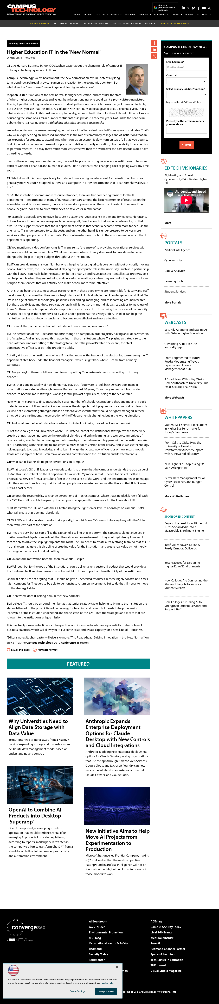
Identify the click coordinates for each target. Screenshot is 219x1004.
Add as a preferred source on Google (166, 7)
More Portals (172, 302)
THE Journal (158, 965)
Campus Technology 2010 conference (51, 642)
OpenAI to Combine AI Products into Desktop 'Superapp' (35, 815)
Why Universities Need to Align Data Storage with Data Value (38, 726)
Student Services (175, 291)
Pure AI (155, 943)
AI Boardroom (98, 921)
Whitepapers (178, 417)
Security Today (98, 954)
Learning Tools (173, 281)
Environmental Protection (106, 932)
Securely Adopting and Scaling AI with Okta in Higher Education (185, 331)
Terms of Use (130, 991)
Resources (160, 14)
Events (175, 14)
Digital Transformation (127, 23)
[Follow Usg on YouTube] (204, 8)
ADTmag (156, 921)
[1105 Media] (27, 958)
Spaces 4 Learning (163, 954)
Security (150, 23)
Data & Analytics (174, 271)
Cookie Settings (77, 991)
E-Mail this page (20, 649)
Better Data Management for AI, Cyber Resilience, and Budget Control (184, 481)
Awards (115, 14)
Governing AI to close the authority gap (180, 345)
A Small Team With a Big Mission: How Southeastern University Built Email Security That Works (186, 382)
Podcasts (143, 14)
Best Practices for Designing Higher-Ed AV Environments (182, 564)
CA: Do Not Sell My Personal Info (157, 991)
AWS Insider (97, 927)
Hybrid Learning (69, 23)
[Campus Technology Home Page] (31, 9)
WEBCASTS (175, 322)
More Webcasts (174, 397)
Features (88, 14)
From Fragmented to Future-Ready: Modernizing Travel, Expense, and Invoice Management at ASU (183, 363)
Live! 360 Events (161, 932)
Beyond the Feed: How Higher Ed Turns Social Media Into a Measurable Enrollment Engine (185, 526)
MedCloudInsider (162, 938)
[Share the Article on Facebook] (154, 43)
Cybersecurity (173, 260)
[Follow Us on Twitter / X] (188, 8)
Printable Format (47, 649)
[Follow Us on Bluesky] (193, 8)
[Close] (117, 967)
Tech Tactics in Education (167, 960)
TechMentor (97, 960)
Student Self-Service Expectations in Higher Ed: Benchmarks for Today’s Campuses (185, 428)
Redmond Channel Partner (168, 949)
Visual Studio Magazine (166, 971)
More (205, 14)
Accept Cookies (106, 991)
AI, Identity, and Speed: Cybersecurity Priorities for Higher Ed (185, 179)
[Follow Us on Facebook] (198, 8)
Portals (173, 242)
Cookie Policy (108, 982)
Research (130, 14)
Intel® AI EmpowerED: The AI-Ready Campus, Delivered (183, 546)
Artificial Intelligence (177, 250)
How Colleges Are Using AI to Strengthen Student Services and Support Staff (185, 605)
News (77, 14)
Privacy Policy (193, 102)
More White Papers (176, 496)
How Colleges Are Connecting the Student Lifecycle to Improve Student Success (186, 584)
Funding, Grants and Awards (23, 43)
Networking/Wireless (96, 23)
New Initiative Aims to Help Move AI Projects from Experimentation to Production (118, 839)
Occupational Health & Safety (108, 943)
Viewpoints (101, 14)
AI (55, 23)
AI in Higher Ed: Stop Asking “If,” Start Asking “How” (184, 466)
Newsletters (192, 14)
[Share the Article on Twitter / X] (154, 56)
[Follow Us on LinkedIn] (183, 7)
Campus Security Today (166, 927)
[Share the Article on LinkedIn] (154, 49)
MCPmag (95, 938)
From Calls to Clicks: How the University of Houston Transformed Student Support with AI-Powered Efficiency (183, 448)
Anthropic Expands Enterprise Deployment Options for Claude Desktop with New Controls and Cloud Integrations (118, 732)
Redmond (95, 949)
